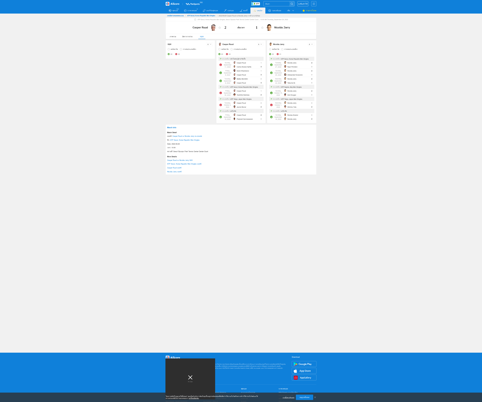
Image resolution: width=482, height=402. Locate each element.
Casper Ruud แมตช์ (174, 167)
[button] (290, 10)
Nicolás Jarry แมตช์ (174, 171)
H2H (202, 36)
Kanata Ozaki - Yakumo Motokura (214, 392)
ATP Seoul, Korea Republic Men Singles (201, 15)
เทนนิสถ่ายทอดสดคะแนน (175, 15)
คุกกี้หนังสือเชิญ (194, 398)
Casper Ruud (200, 27)
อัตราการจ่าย (187, 36)
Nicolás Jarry (282, 27)
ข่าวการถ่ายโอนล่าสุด (248, 392)
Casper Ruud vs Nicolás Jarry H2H (180, 160)
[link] (175, 15)
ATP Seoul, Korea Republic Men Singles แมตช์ (184, 164)
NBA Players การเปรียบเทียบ (288, 392)
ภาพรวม (173, 36)
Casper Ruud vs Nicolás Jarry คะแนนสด (187, 136)
